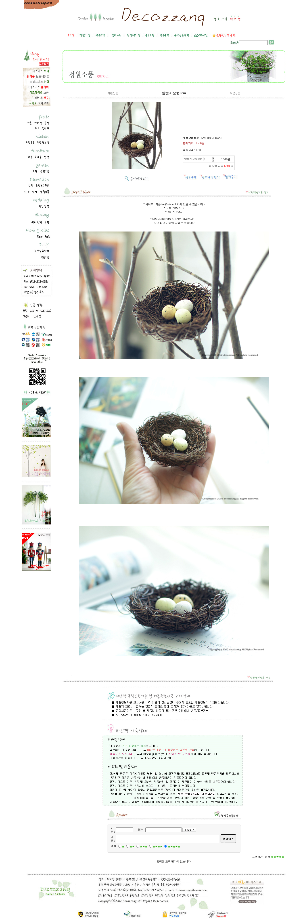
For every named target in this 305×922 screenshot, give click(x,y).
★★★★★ (174, 846)
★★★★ (158, 846)
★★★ (143, 846)
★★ (132, 846)
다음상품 (235, 93)
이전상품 (112, 93)
